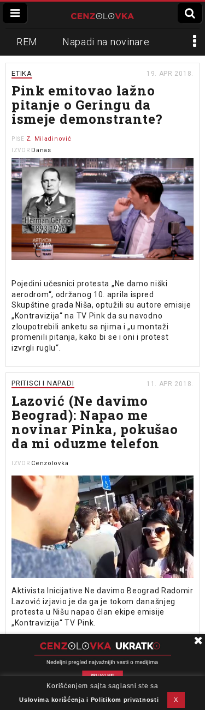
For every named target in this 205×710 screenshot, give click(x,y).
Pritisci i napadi (42, 383)
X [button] (176, 699)
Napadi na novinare (106, 41)
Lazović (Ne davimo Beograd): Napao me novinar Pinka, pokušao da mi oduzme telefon (94, 422)
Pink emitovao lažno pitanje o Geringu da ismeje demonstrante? (87, 105)
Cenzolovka (49, 463)
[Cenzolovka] (102, 14)
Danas (41, 150)
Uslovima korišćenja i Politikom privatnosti (89, 699)
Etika (21, 73)
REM (27, 41)
